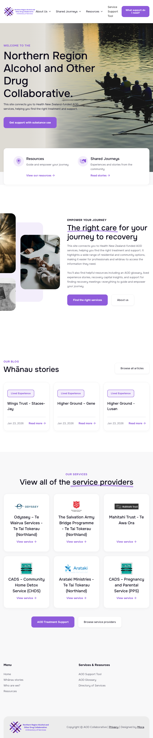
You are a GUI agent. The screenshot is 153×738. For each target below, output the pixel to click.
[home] (20, 11)
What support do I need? (135, 11)
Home (7, 674)
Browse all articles (132, 368)
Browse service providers (100, 622)
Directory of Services (92, 685)
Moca (140, 727)
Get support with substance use (30, 122)
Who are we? (12, 685)
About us (122, 300)
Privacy (113, 727)
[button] (43, 11)
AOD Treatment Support (53, 622)
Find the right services (87, 300)
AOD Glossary (87, 679)
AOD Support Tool (90, 674)
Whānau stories (13, 679)
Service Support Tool (113, 11)
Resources (10, 691)
